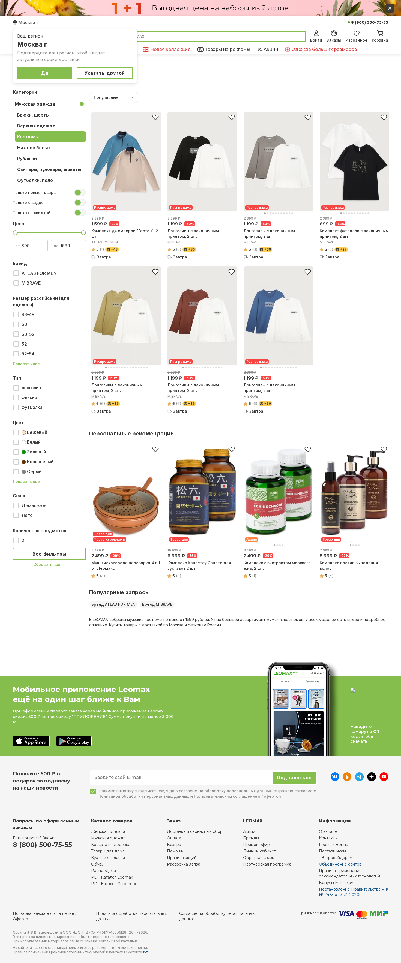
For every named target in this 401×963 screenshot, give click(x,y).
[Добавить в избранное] (155, 117)
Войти (316, 40)
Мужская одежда (35, 104)
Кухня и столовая (108, 857)
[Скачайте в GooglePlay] (74, 741)
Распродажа (103, 870)
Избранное (356, 40)
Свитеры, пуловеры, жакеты (49, 169)
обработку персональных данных (238, 790)
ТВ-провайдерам (335, 857)
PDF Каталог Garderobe (114, 883)
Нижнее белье (33, 147)
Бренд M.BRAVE (157, 604)
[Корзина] (380, 32)
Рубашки (27, 158)
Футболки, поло (35, 180)
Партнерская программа (267, 864)
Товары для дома (108, 851)
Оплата (174, 838)
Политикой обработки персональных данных (143, 796)
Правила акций (182, 857)
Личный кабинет (259, 851)
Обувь (97, 864)
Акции (249, 831)
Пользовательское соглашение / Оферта (45, 916)
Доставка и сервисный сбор (195, 831)
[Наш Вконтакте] (334, 779)
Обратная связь (258, 857)
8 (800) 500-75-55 (369, 22)
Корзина (380, 40)
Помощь (175, 851)
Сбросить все (46, 564)
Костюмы (28, 136)
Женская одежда (108, 831)
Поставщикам (332, 851)
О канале (328, 831)
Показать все (26, 364)
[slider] (15, 232)
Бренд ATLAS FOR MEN (113, 604)
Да (45, 73)
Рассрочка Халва (183, 864)
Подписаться (294, 777)
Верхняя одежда (36, 126)
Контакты (328, 838)
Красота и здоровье (110, 844)
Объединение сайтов (340, 864)
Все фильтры (49, 554)
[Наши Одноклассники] (347, 779)
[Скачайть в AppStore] (31, 741)
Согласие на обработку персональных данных (217, 916)
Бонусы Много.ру (336, 882)
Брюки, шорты (33, 115)
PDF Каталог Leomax (112, 877)
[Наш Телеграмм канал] (359, 779)
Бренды (251, 838)
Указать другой (105, 73)
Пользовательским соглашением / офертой (237, 796)
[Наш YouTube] (383, 779)
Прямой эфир (256, 844)
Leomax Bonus (333, 844)
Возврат (175, 844)
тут (145, 952)
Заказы (334, 40)
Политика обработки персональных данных (131, 916)
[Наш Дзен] (371, 779)
